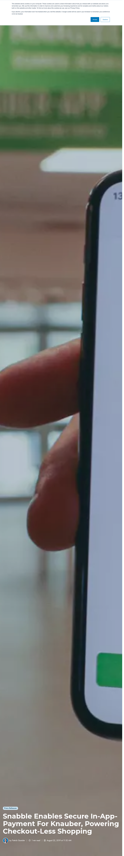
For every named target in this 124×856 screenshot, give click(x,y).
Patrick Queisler (18, 840)
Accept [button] (95, 19)
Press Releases (10, 808)
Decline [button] (105, 19)
